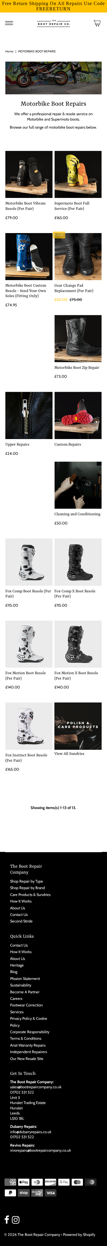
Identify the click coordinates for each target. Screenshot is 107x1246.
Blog (13, 971)
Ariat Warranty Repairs (27, 1045)
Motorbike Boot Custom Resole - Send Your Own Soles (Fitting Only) (25, 290)
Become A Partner (25, 992)
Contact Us (19, 914)
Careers (16, 998)
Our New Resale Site (26, 1058)
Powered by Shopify (79, 1234)
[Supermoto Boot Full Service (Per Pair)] (78, 174)
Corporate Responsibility (29, 1032)
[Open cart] (97, 22)
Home (9, 51)
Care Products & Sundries (30, 894)
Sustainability (20, 985)
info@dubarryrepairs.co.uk (30, 1132)
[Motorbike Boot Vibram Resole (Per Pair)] (29, 174)
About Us (17, 908)
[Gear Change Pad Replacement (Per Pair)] (78, 256)
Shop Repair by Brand (27, 888)
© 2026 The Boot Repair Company (32, 1234)
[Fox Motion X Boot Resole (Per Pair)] (78, 644)
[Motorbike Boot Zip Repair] (78, 338)
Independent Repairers (28, 1052)
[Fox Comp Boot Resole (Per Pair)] (29, 562)
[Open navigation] (9, 22)
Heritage (17, 965)
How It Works (21, 901)
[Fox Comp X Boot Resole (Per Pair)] (78, 562)
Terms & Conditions (25, 1038)
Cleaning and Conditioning (77, 514)
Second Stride (21, 921)
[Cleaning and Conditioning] (78, 485)
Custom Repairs (67, 444)
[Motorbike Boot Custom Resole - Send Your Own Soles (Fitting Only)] (29, 256)
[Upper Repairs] (29, 415)
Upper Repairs (17, 444)
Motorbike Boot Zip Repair (76, 368)
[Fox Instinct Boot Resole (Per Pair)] (29, 726)
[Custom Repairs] (78, 415)
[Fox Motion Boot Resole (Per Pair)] (29, 644)
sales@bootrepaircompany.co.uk (36, 1087)
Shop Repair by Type (26, 881)
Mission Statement (25, 978)
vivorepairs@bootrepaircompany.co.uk (40, 1150)
